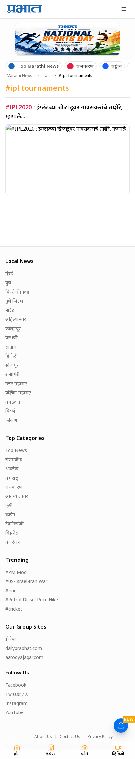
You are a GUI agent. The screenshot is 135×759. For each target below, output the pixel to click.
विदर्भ (10, 411)
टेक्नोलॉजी (14, 524)
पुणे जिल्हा (14, 301)
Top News (16, 450)
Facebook (15, 685)
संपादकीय (13, 459)
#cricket (13, 609)
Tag (46, 75)
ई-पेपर (10, 639)
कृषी (9, 505)
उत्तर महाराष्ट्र (16, 383)
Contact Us (70, 736)
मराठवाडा (13, 402)
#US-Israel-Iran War (26, 581)
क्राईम (10, 514)
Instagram (16, 703)
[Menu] (124, 9)
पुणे (8, 282)
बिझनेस (11, 533)
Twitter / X (16, 694)
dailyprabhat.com (23, 648)
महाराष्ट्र (11, 478)
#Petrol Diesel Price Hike (31, 600)
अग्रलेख (11, 468)
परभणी (11, 337)
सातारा (11, 347)
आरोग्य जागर (16, 496)
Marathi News (19, 75)
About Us (43, 736)
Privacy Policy (100, 736)
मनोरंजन (12, 542)
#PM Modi (16, 572)
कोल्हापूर (13, 328)
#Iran (11, 590)
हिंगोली (11, 356)
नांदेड (9, 310)
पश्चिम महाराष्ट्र (18, 392)
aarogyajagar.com (24, 657)
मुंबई (9, 273)
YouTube (14, 712)
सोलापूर (12, 365)
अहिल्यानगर (15, 319)
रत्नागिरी (12, 374)
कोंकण (11, 420)
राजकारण (13, 487)
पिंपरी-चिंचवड (17, 292)
